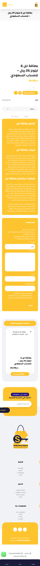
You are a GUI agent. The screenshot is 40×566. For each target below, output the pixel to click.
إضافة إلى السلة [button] (18, 374)
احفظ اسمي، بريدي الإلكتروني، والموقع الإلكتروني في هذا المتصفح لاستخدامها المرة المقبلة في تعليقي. (20, 295)
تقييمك (32, 242)
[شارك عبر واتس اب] (15, 109)
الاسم (32, 274)
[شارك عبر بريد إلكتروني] (11, 109)
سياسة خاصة (20, 494)
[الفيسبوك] (25, 529)
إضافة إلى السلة (29, 92)
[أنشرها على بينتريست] (18, 109)
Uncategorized (6, 100)
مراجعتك (31, 250)
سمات (21, 516)
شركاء (21, 514)
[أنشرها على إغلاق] (22, 109)
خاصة (20, 497)
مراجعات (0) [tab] (14, 116)
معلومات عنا (20, 512)
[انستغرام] (15, 529)
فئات (20, 475)
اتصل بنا (20, 518)
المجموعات (20, 472)
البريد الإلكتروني (29, 284)
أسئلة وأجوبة (20, 490)
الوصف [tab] (26, 116)
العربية (10, 4)
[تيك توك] (20, 529)
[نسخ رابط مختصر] (8, 109)
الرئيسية (20, 468)
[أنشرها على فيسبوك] (25, 109)
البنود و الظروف (20, 492)
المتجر (21, 470)
